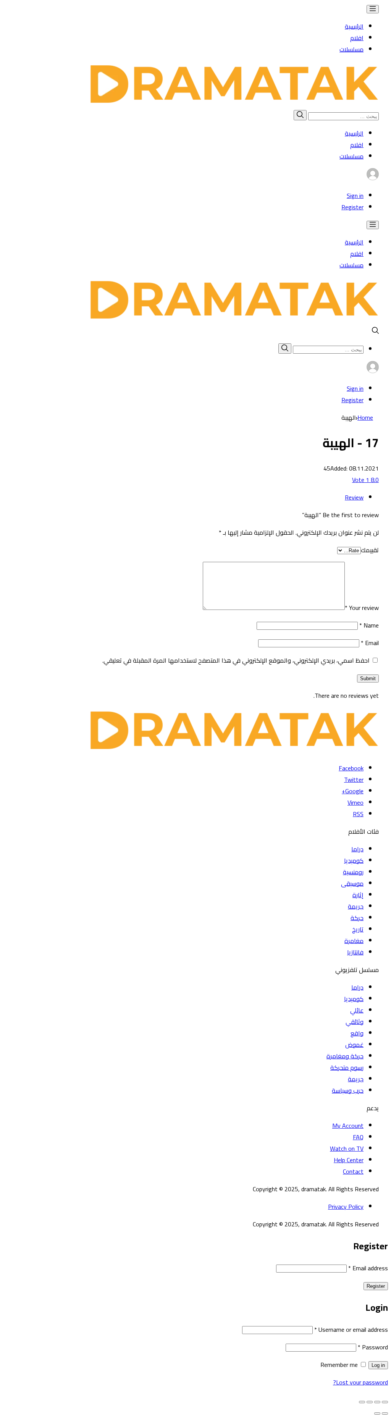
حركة (357, 917)
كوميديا (354, 860)
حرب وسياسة (348, 1090)
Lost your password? (360, 1382)
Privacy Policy (346, 1206)
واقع (357, 1033)
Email (370, 643)
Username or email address (351, 1329)
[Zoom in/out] (362, 1402)
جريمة (356, 906)
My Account (348, 1125)
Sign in (355, 195)
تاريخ (358, 929)
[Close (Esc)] (385, 1402)
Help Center (349, 1160)
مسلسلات (351, 49)
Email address (368, 1268)
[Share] (377, 1402)
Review (354, 497)
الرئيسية (354, 26)
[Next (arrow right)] (377, 1413)
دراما (357, 849)
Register (352, 207)
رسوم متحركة (347, 1067)
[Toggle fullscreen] (370, 1402)
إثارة (358, 895)
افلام (357, 38)
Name (369, 625)
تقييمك (370, 550)
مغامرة (354, 940)
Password (373, 1347)
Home (365, 417)
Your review (362, 607)
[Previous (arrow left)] (385, 1413)
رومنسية (353, 872)
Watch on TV (347, 1148)
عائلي (357, 1010)
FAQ (358, 1137)
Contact (353, 1171)
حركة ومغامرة (345, 1056)
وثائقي (355, 1021)
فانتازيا (355, 952)
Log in (378, 1365)
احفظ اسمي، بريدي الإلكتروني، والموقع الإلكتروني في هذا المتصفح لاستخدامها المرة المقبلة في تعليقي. (236, 660)
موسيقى (352, 883)
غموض (354, 1044)
